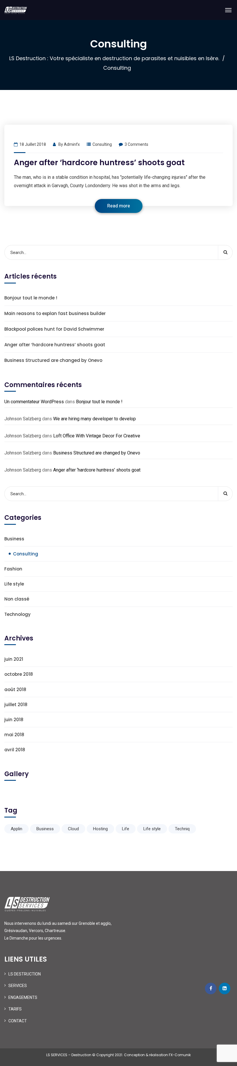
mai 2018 (14, 735)
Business (14, 539)
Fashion (13, 569)
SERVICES (17, 985)
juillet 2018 (15, 705)
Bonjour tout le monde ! (30, 298)
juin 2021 (13, 659)
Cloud (73, 828)
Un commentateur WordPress (34, 401)
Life (125, 828)
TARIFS (15, 1009)
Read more (118, 205)
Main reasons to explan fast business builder (55, 313)
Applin (16, 828)
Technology (17, 614)
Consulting (102, 144)
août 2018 (15, 689)
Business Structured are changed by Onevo (53, 360)
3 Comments (136, 144)
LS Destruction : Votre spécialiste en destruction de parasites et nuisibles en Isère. (114, 58)
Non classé (16, 599)
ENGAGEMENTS (22, 997)
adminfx (72, 144)
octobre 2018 (18, 674)
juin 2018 (13, 720)
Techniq (182, 828)
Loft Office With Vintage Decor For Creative (96, 436)
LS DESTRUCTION (24, 974)
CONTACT (17, 1021)
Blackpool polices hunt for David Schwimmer (54, 329)
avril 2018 (14, 750)
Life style (14, 584)
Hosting (100, 828)
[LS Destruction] (15, 10)
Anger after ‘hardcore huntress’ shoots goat (99, 162)
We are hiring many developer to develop (94, 418)
